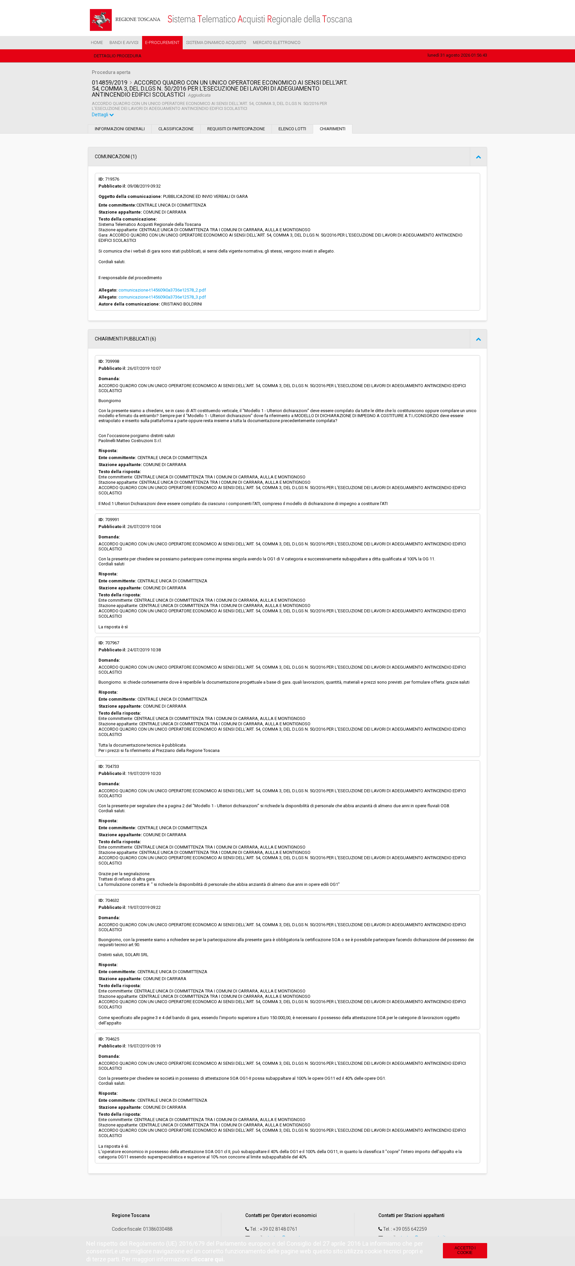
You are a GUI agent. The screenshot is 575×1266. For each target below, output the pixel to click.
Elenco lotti (292, 128)
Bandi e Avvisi (123, 42)
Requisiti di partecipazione (236, 128)
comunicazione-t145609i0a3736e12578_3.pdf (162, 297)
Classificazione (176, 128)
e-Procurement (162, 42)
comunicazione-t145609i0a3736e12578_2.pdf (162, 290)
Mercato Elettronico (276, 42)
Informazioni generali (120, 128)
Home (97, 42)
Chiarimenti (332, 128)
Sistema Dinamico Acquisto (216, 42)
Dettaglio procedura (117, 55)
